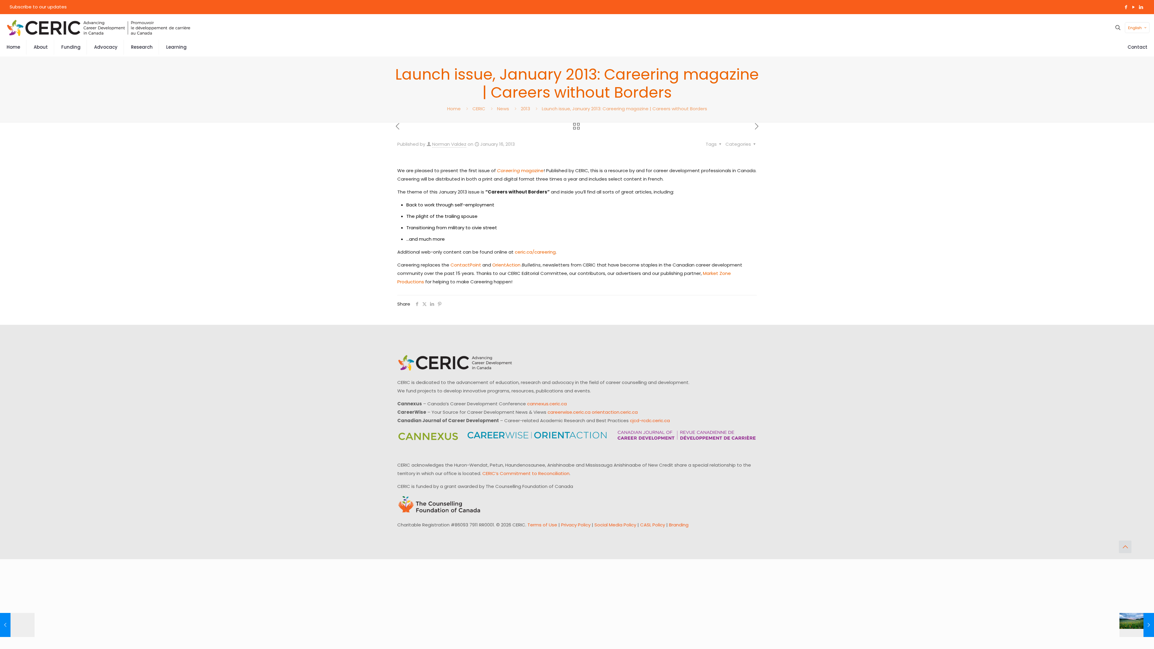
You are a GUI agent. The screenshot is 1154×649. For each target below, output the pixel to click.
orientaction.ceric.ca (615, 412)
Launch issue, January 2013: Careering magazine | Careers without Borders (624, 108)
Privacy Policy (576, 525)
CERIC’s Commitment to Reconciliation (525, 473)
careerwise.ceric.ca (569, 412)
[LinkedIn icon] (1141, 7)
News (503, 108)
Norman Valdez (449, 144)
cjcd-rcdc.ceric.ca (650, 420)
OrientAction (506, 265)
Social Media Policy (615, 525)
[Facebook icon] (1126, 7)
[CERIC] (98, 27)
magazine (520, 170)
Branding (678, 525)
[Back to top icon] (1125, 547)
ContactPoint (465, 265)
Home (454, 108)
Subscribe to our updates (38, 7)
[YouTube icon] (1133, 7)
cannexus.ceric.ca (547, 404)
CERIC (478, 108)
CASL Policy (652, 525)
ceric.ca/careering (535, 252)
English (1135, 28)
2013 (525, 108)
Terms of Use (542, 525)
